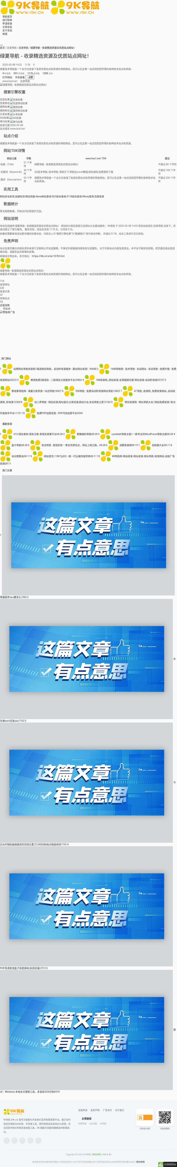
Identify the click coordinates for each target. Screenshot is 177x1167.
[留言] (3, 37)
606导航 (93, 1124)
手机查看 (20, 77)
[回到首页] (8, 277)
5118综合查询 (74, 196)
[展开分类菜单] (1, 45)
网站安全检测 (7, 196)
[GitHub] (30, 1140)
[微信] (6, 1140)
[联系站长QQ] (6, 277)
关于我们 (119, 1110)
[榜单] (3, 40)
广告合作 (107, 1110)
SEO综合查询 (59, 196)
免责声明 (95, 1110)
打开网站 (7, 77)
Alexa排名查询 (43, 196)
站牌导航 (82, 1124)
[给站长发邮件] (3, 277)
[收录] (6, 40)
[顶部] (8, 40)
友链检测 (20, 196)
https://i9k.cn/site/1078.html (48, 256)
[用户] (6, 37)
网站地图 (96, 1154)
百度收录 (99, 196)
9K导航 (103, 1124)
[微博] (22, 1140)
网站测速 (30, 196)
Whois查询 (88, 196)
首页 (2, 47)
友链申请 (82, 1110)
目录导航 (23, 47)
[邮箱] (38, 1140)
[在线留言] (1, 277)
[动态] (14, 1140)
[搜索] (1, 37)
